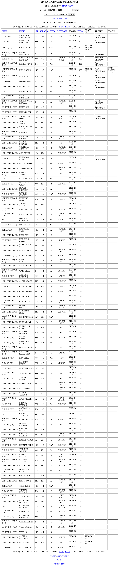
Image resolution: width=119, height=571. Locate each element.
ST (37, 31)
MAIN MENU (68, 6)
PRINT (53, 18)
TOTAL (81, 31)
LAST (67, 27)
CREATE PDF (63, 18)
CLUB (4, 31)
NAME (22, 31)
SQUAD (43, 31)
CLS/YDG (51, 31)
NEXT (61, 27)
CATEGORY (62, 31)
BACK (59, 560)
